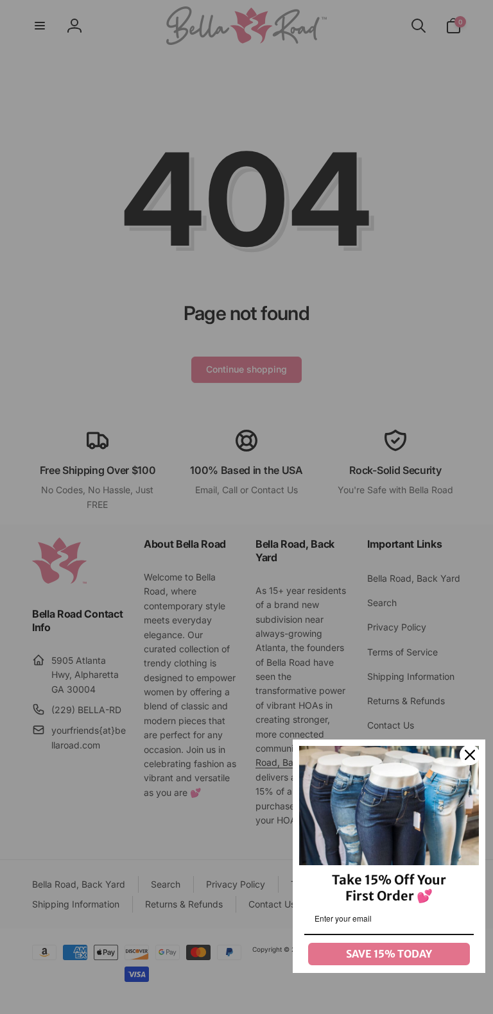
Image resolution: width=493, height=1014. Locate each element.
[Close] (469, 754)
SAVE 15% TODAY (389, 953)
